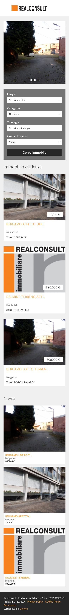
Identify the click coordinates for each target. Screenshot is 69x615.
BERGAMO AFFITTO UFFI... (25, 224)
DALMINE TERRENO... (18, 577)
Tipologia (13, 122)
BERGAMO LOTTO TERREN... (27, 369)
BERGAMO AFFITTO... (18, 516)
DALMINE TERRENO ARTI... (25, 297)
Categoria (13, 108)
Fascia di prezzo (17, 136)
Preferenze (10, 605)
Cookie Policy (53, 601)
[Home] (29, 8)
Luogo (11, 94)
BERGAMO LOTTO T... (18, 455)
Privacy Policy (35, 601)
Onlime (24, 608)
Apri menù (7, 8)
